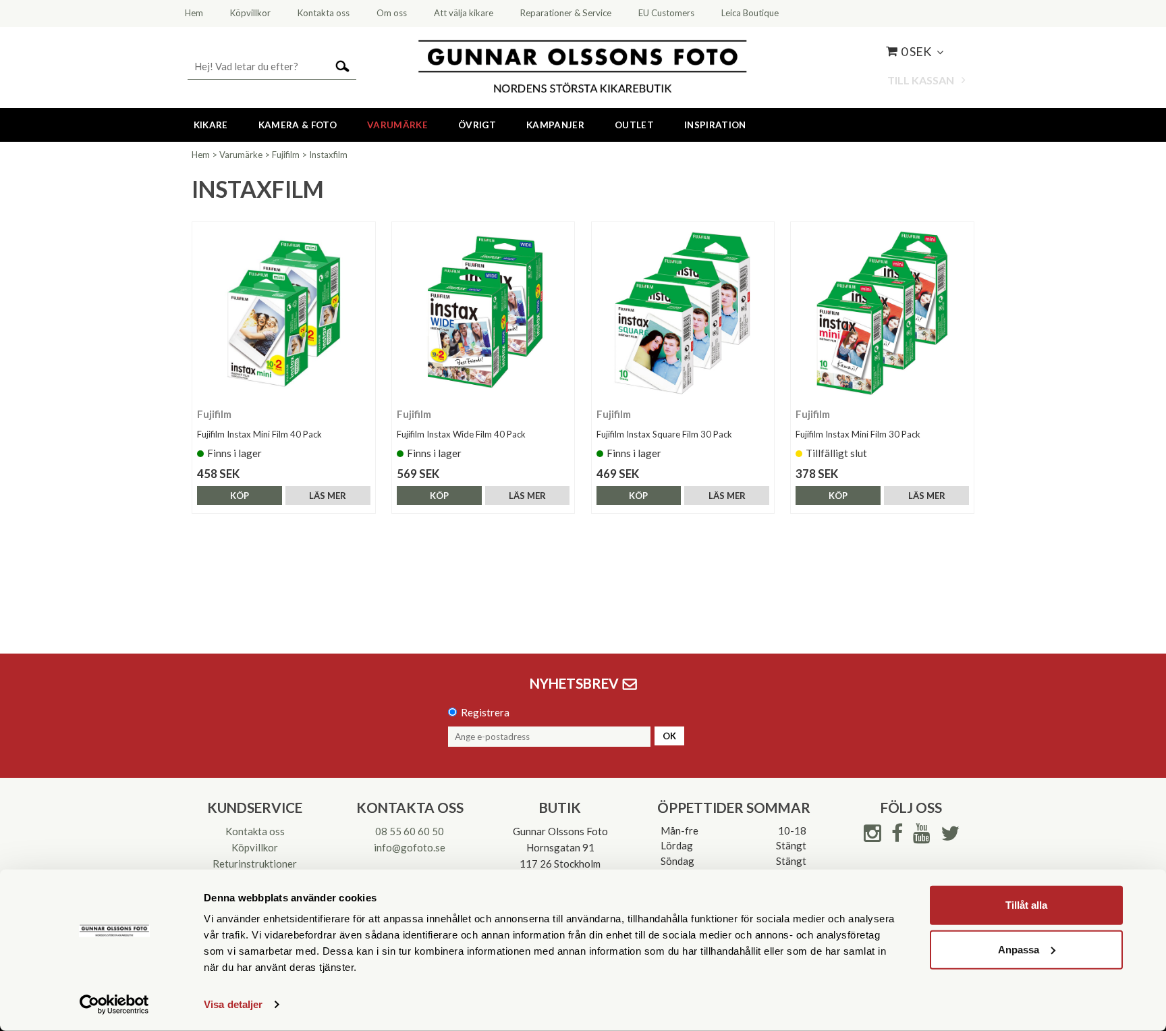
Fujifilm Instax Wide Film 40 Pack (461, 434)
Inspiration (715, 125)
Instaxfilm (328, 154)
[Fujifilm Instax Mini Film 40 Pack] (283, 313)
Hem (201, 154)
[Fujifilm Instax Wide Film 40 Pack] (483, 313)
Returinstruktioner (255, 863)
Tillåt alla (1026, 905)
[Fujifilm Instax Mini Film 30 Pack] (882, 313)
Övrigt (477, 125)
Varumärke (397, 125)
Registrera (485, 712)
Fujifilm (286, 154)
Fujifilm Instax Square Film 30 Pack (664, 434)
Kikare (211, 125)
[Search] (342, 65)
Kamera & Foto (297, 125)
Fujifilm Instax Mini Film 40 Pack (259, 434)
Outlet (634, 125)
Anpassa (1018, 949)
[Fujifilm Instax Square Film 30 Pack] (683, 313)
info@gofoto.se (409, 847)
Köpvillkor (254, 847)
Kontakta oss (255, 831)
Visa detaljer (233, 1004)
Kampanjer (555, 125)
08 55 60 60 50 (409, 831)
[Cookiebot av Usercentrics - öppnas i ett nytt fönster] (114, 1005)
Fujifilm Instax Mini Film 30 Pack (858, 434)
